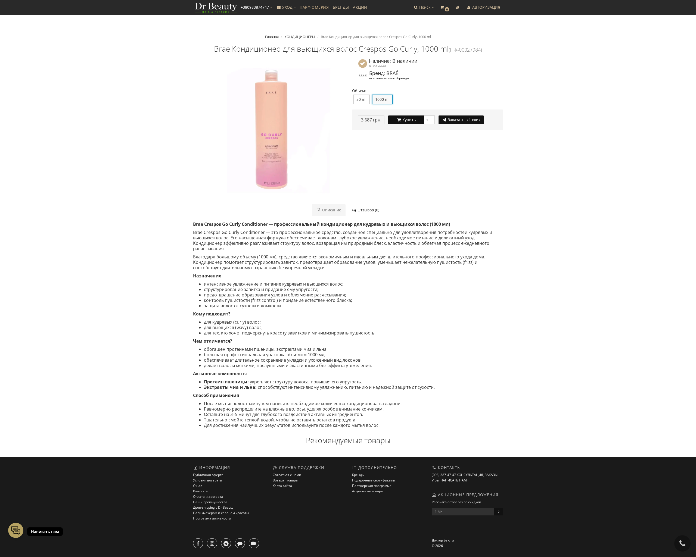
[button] (424, 7)
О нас (197, 485)
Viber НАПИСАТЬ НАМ (449, 480)
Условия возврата (207, 480)
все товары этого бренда (389, 78)
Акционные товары (367, 491)
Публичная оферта (208, 474)
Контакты (200, 491)
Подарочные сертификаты (373, 480)
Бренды (358, 474)
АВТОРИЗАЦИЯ (485, 7)
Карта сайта (282, 485)
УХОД (287, 7)
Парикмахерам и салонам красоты (221, 513)
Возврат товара (285, 480)
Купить (408, 119)
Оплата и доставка (208, 496)
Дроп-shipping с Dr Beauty (213, 507)
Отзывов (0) (367, 209)
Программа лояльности (212, 518)
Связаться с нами (287, 474)
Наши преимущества (210, 502)
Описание (331, 209)
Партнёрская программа (371, 485)
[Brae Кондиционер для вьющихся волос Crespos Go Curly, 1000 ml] (268, 127)
